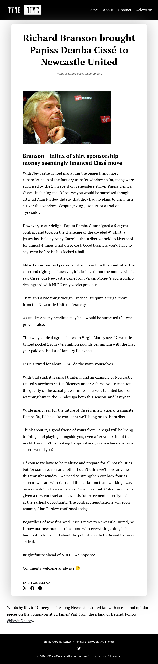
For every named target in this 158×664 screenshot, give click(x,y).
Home (93, 10)
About (108, 10)
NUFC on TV (95, 641)
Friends (109, 641)
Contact (124, 10)
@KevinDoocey (20, 620)
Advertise (144, 10)
